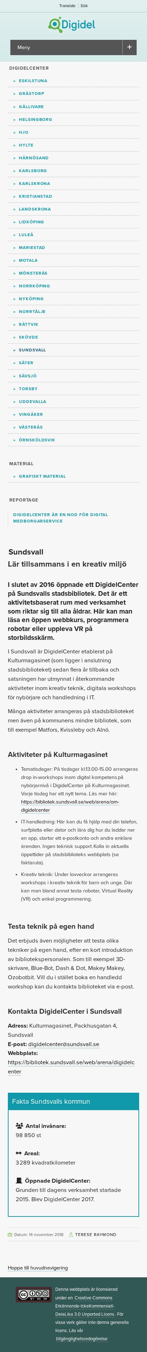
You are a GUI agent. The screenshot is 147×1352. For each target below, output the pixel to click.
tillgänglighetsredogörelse (81, 1339)
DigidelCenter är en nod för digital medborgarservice (60, 518)
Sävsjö (28, 375)
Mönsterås (33, 273)
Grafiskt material (42, 476)
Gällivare (31, 106)
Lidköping (31, 221)
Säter (26, 362)
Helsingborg (35, 119)
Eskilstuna (33, 80)
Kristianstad (35, 196)
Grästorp (31, 93)
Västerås (30, 427)
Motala (28, 260)
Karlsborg (33, 170)
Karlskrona (34, 183)
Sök (84, 5)
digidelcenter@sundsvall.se (63, 1044)
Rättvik (28, 324)
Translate (67, 5)
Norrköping (34, 285)
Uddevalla (32, 401)
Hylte (26, 145)
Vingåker (31, 414)
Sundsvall (32, 350)
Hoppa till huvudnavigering (38, 1268)
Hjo (24, 132)
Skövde (28, 337)
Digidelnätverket (73, 25)
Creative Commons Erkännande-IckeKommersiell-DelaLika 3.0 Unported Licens (85, 1306)
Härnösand (34, 157)
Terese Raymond (95, 1234)
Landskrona (35, 209)
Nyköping (31, 298)
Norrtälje (32, 311)
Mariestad (32, 247)
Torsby (28, 388)
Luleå (26, 234)
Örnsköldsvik (37, 440)
